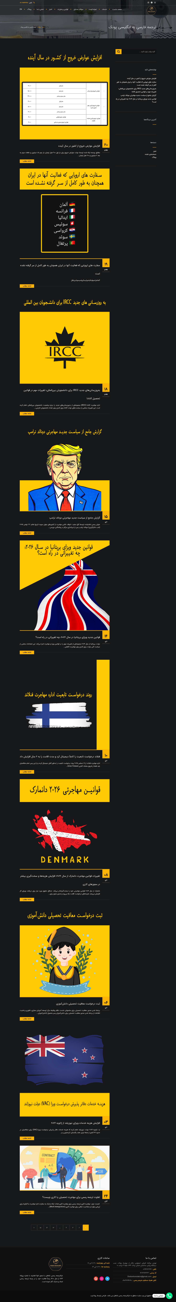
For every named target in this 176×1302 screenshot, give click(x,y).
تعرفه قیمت (93, 9)
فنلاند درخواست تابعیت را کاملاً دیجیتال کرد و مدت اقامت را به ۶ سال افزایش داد (60, 756)
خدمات (104, 9)
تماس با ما (40, 9)
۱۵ (40, 1227)
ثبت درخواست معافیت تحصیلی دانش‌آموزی (78, 1004)
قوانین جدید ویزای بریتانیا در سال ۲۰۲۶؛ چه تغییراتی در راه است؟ (68, 637)
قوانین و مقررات (62, 9)
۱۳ (53, 1227)
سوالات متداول (78, 9)
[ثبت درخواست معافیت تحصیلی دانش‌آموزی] (65, 951)
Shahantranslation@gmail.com (139, 1276)
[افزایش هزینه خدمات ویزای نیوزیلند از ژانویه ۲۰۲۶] (65, 1071)
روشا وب (93, 1295)
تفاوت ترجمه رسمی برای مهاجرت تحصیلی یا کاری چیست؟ (71, 1197)
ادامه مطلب (27, 161)
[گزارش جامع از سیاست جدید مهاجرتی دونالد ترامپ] (65, 465)
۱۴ (47, 1227)
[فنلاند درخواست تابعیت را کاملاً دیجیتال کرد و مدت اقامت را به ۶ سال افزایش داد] (65, 704)
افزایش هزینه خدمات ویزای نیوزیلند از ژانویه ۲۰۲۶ (75, 1123)
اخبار (50, 9)
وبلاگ (29, 9)
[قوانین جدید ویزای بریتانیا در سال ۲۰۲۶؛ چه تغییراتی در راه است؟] (65, 585)
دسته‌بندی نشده (150, 154)
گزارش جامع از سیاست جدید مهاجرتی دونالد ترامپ (74, 518)
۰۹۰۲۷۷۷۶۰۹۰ (127, 1280)
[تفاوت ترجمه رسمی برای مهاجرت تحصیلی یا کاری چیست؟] (65, 1168)
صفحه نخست (117, 9)
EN (21, 9)
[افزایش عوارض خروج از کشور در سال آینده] (65, 94)
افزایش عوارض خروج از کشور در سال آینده (79, 146)
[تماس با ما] (169, 1296)
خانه (43, 27)
